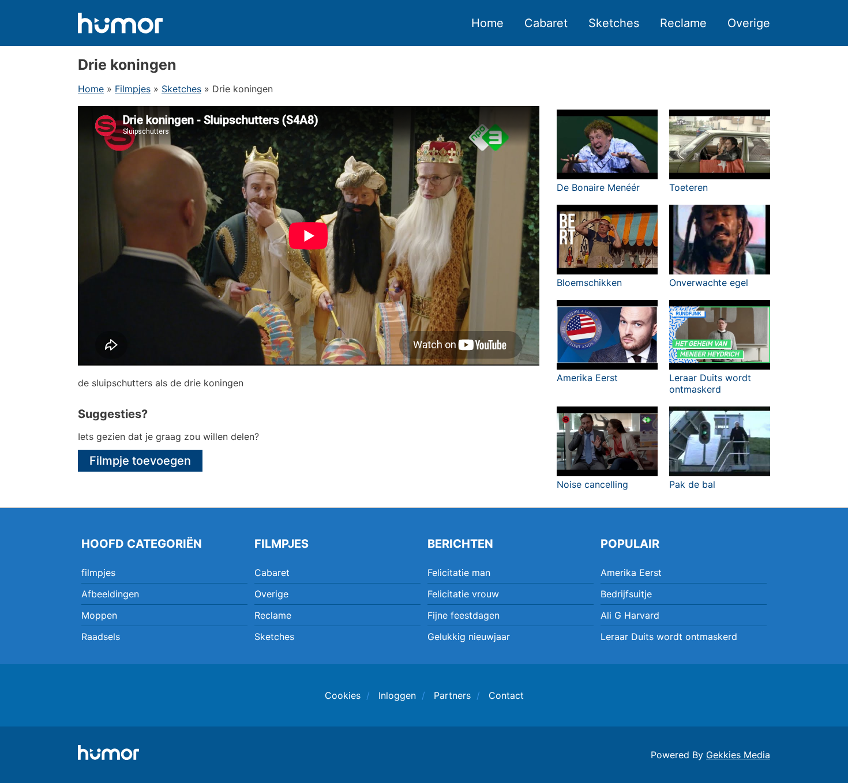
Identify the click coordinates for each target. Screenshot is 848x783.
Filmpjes (133, 89)
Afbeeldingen (110, 594)
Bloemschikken (589, 282)
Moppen (99, 615)
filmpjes (98, 572)
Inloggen (397, 695)
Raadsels (100, 636)
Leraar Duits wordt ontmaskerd (710, 383)
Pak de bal (692, 484)
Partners (452, 695)
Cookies (343, 695)
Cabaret (546, 23)
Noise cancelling (592, 484)
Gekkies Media (738, 755)
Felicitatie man (458, 572)
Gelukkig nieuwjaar (468, 636)
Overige (748, 23)
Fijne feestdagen (463, 615)
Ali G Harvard (630, 615)
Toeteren (688, 187)
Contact (506, 695)
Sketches (613, 23)
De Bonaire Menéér (598, 187)
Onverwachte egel (708, 282)
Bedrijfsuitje (626, 594)
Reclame (683, 23)
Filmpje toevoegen (140, 461)
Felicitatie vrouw (463, 594)
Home (487, 23)
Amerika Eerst (587, 377)
